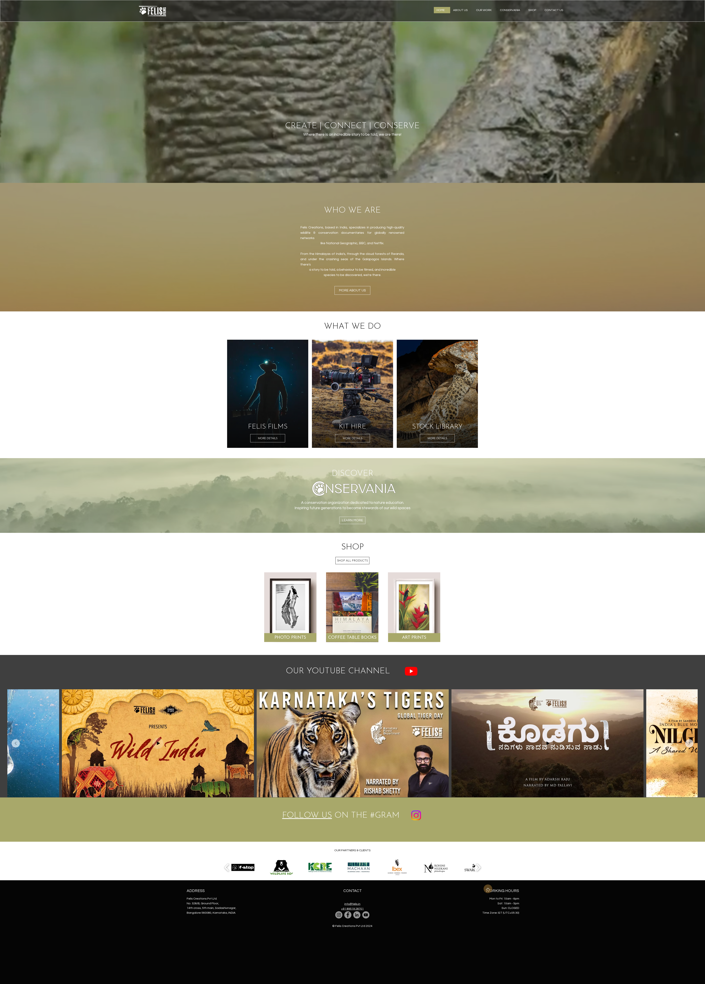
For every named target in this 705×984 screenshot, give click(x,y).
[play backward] (227, 867)
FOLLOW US (307, 815)
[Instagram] (338, 914)
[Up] (488, 888)
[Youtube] (411, 671)
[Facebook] (347, 914)
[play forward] (478, 867)
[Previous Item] (16, 743)
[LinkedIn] (356, 914)
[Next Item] (689, 743)
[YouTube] (365, 914)
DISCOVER (352, 474)
